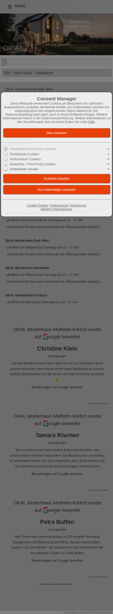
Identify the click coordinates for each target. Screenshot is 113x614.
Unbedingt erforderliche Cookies (33, 149)
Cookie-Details (37, 205)
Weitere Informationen (56, 209)
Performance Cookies (25, 159)
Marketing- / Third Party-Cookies (33, 164)
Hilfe (91, 122)
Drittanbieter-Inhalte (24, 169)
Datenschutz (59, 205)
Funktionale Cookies (24, 154)
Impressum (78, 205)
